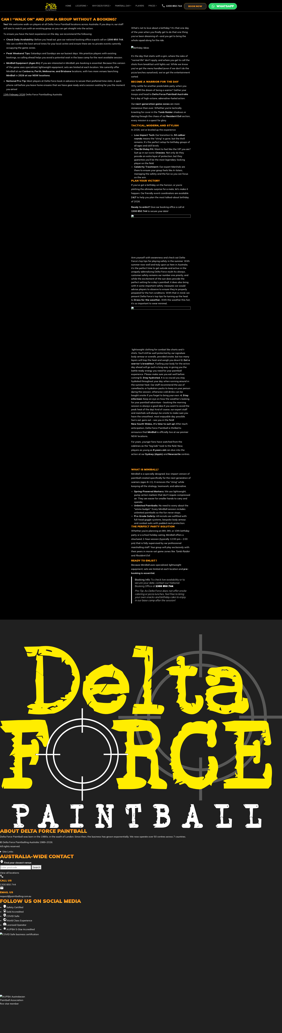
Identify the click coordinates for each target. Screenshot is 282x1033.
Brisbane (66, 71)
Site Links (7, 851)
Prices (151, 6)
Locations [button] (80, 6)
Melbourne (48, 71)
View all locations (9, 872)
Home (68, 6)
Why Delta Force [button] (100, 6)
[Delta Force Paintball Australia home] (141, 731)
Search (36, 867)
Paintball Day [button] (122, 6)
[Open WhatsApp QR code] (223, 6)
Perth (38, 71)
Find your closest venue (15, 862)
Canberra (27, 71)
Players (140, 6)
